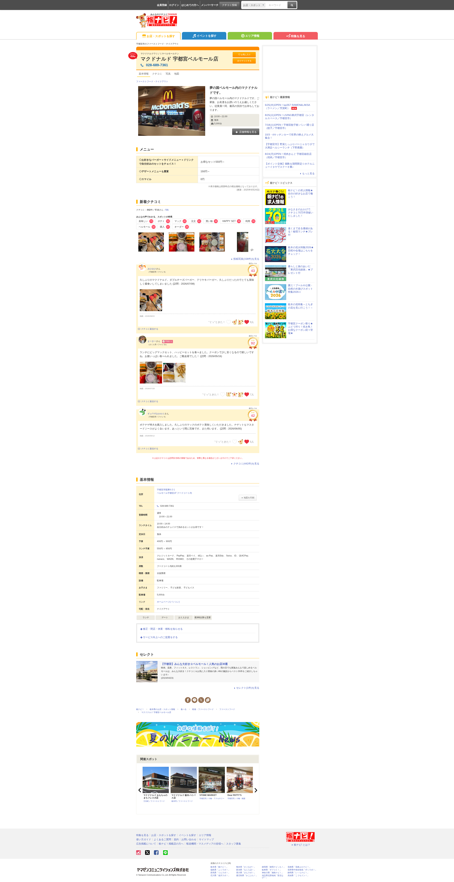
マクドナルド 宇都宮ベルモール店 (179, 59)
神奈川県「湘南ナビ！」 (272, 873)
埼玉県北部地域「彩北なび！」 (272, 876)
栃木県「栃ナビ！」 (219, 867)
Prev (140, 790)
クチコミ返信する (149, 329)
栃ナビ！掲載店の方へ (171, 843)
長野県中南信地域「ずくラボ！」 (302, 870)
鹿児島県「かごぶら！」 (247, 875)
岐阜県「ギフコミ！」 (271, 870)
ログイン (174, 5)
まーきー (152, 341)
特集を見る (298, 36)
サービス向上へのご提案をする (160, 637)
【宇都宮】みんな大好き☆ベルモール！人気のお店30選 (194, 663)
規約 (176, 839)
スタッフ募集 (233, 843)
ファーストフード (144, 81)
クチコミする (245, 61)
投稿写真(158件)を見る (246, 258)
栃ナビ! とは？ (302, 844)
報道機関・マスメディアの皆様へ (204, 843)
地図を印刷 (249, 497)
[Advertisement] (289, 68)
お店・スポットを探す (161, 36)
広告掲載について (146, 843)
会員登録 (162, 5)
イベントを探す (207, 35)
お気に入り (246, 54)
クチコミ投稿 (229, 5)
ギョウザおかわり (156, 413)
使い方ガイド (143, 839)
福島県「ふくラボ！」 (220, 870)
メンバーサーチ (209, 5)
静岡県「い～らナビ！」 (298, 873)
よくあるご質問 (162, 839)
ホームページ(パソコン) (168, 602)
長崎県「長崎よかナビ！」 (299, 867)
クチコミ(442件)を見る (246, 463)
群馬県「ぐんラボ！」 (220, 873)
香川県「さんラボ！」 (246, 873)
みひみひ (152, 269)
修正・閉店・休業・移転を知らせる (163, 628)
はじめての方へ (190, 5)
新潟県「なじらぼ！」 (246, 870)
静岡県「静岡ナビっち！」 (273, 867)
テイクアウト (161, 81)
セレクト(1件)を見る (247, 687)
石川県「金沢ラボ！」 (220, 875)
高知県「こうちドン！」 (298, 875)
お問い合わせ (188, 839)
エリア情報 (252, 35)
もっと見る (308, 173)
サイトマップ (206, 839)
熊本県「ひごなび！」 (246, 867)
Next (255, 790)
